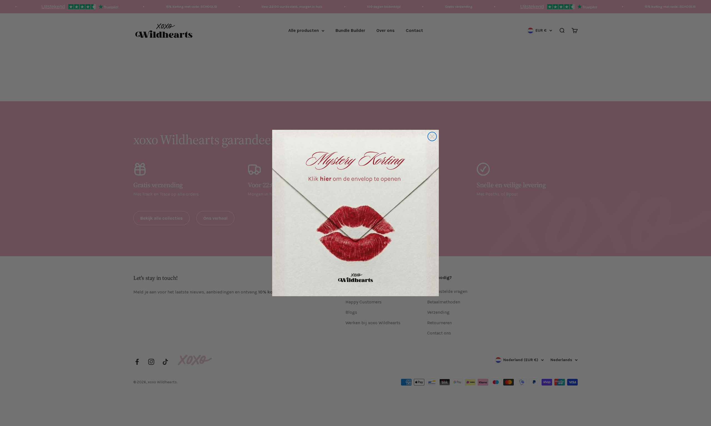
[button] (355, 213)
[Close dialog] (432, 136)
